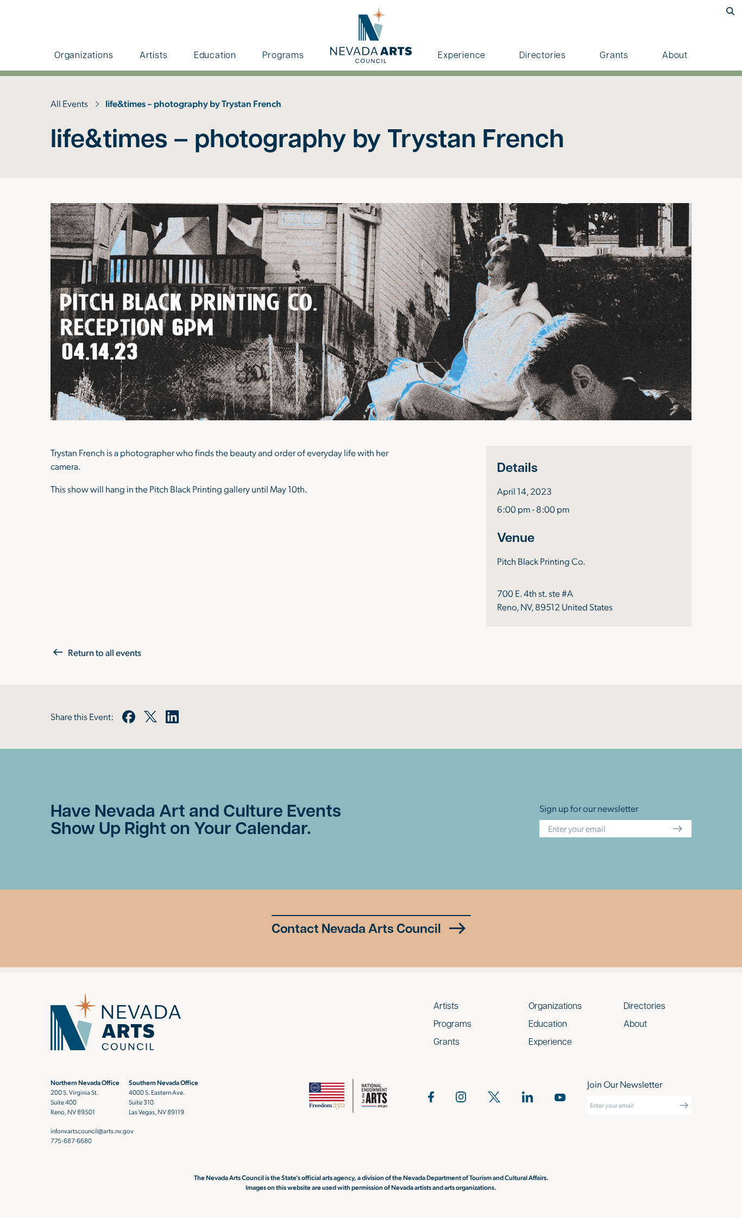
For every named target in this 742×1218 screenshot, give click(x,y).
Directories (542, 54)
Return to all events (104, 652)
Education (215, 54)
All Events (69, 103)
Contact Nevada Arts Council (356, 928)
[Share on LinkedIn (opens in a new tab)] (172, 716)
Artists (154, 54)
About (675, 54)
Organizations (83, 54)
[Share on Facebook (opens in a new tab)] (128, 716)
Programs (283, 54)
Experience (462, 54)
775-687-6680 (71, 1140)
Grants (614, 54)
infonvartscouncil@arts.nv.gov (92, 1130)
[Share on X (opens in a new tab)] (150, 716)
